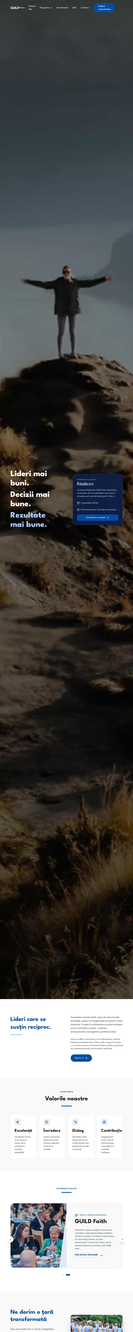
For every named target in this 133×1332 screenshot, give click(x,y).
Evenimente (62, 8)
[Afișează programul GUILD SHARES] (65, 1275)
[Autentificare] (120, 8)
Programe (45, 8)
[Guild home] (14, 7)
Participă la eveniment (96, 517)
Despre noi (81, 1058)
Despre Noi (32, 7)
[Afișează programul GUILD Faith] (69, 1275)
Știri (74, 8)
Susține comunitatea (104, 7)
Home (22, 8)
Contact (85, 8)
